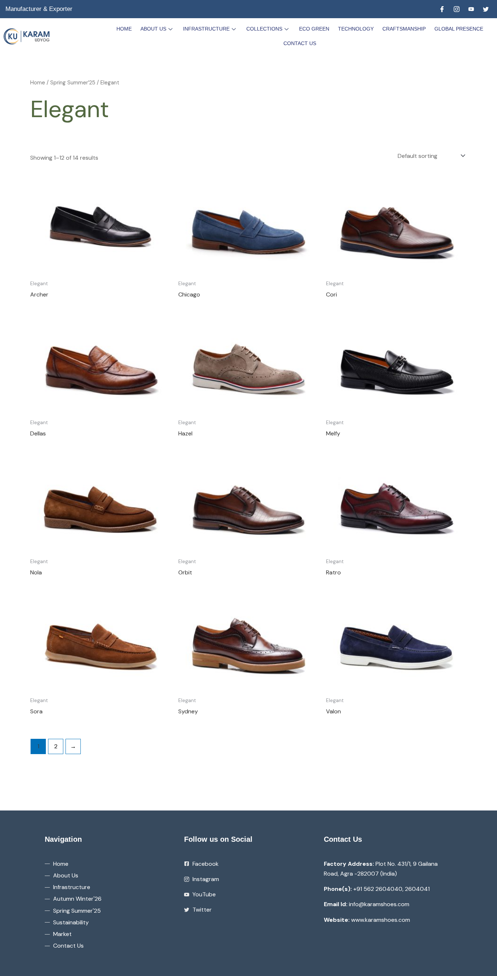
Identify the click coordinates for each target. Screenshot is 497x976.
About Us (153, 29)
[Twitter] (485, 9)
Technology (356, 29)
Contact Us (299, 43)
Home (124, 29)
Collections (264, 29)
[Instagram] (456, 9)
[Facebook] (442, 9)
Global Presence (458, 29)
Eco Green (314, 29)
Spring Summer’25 (72, 82)
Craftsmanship (404, 29)
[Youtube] (471, 9)
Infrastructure (206, 29)
